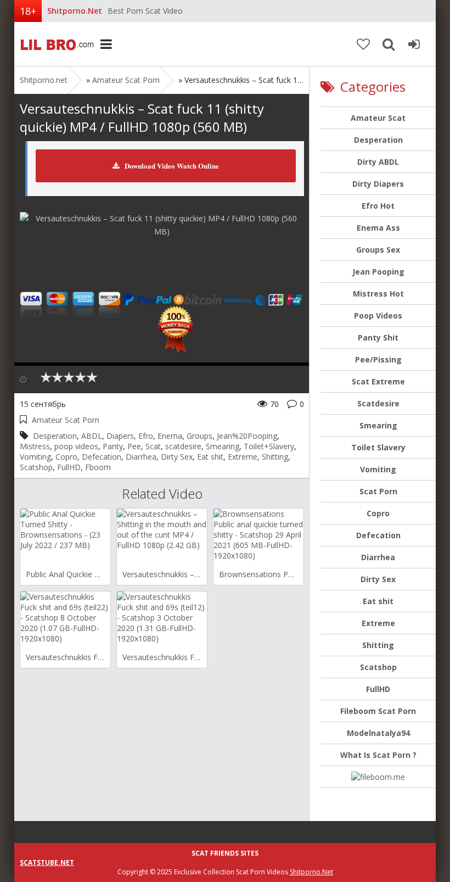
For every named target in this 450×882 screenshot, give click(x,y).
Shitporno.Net (311, 872)
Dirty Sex (177, 456)
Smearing (222, 446)
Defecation (101, 456)
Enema (170, 436)
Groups (199, 436)
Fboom (98, 467)
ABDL (91, 436)
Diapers (120, 436)
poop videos (76, 446)
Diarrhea (141, 456)
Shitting (275, 456)
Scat (153, 446)
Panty (113, 446)
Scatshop (36, 467)
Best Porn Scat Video (145, 10)
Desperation (55, 436)
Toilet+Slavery (269, 446)
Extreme (242, 456)
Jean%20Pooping (247, 436)
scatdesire (183, 446)
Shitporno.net (55, 44)
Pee (134, 446)
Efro (145, 436)
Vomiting (35, 456)
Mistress (35, 446)
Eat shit (210, 456)
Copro (66, 456)
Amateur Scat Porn (126, 80)
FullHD (69, 467)
